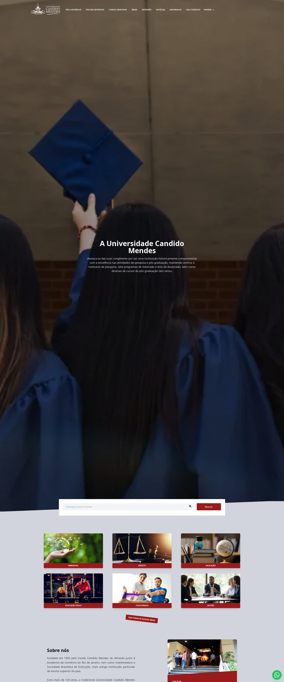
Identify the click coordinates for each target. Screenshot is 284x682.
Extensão (146, 9)
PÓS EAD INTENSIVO (95, 9)
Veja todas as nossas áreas (141, 619)
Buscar (209, 506)
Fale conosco (193, 9)
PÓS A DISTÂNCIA (73, 9)
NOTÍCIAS (160, 9)
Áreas (134, 9)
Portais (208, 9)
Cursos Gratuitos (118, 9)
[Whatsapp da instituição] (277, 675)
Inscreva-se (175, 9)
